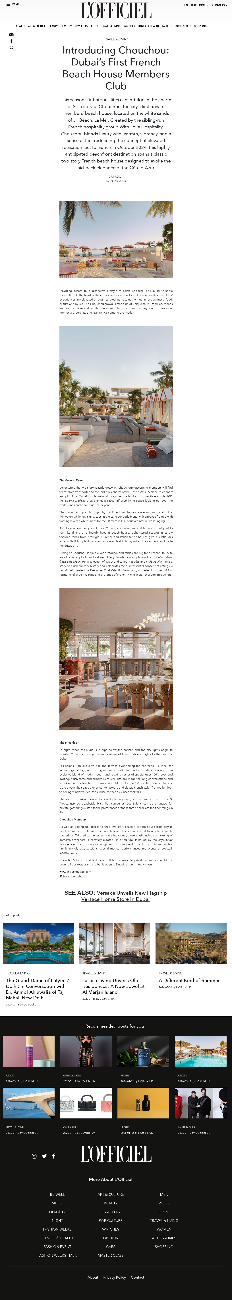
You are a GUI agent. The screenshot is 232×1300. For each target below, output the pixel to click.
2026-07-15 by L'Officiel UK (22, 1004)
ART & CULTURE (37, 26)
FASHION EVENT (57, 1247)
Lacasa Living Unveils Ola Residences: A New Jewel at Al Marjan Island (113, 986)
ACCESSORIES (183, 26)
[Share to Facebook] (11, 41)
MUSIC (57, 1203)
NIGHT (57, 1220)
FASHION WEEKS (57, 1229)
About (93, 1277)
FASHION (167, 26)
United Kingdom (195, 5)
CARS (110, 1247)
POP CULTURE (111, 1220)
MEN (164, 1194)
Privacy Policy (114, 1277)
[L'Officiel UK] (116, 10)
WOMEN (164, 1229)
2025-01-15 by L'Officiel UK (98, 998)
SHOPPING (200, 26)
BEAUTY (53, 26)
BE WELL (20, 26)
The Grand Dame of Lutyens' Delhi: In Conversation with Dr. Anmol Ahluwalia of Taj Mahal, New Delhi (37, 989)
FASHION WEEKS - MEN (57, 1255)
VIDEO (164, 1203)
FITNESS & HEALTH (148, 26)
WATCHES (129, 26)
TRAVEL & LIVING (111, 26)
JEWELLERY (81, 26)
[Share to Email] (11, 35)
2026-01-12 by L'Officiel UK (22, 1081)
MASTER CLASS (111, 1255)
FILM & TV (66, 26)
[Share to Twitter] (11, 47)
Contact (137, 1277)
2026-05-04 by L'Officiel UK (175, 987)
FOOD (94, 26)
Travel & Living (116, 39)
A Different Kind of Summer (189, 980)
